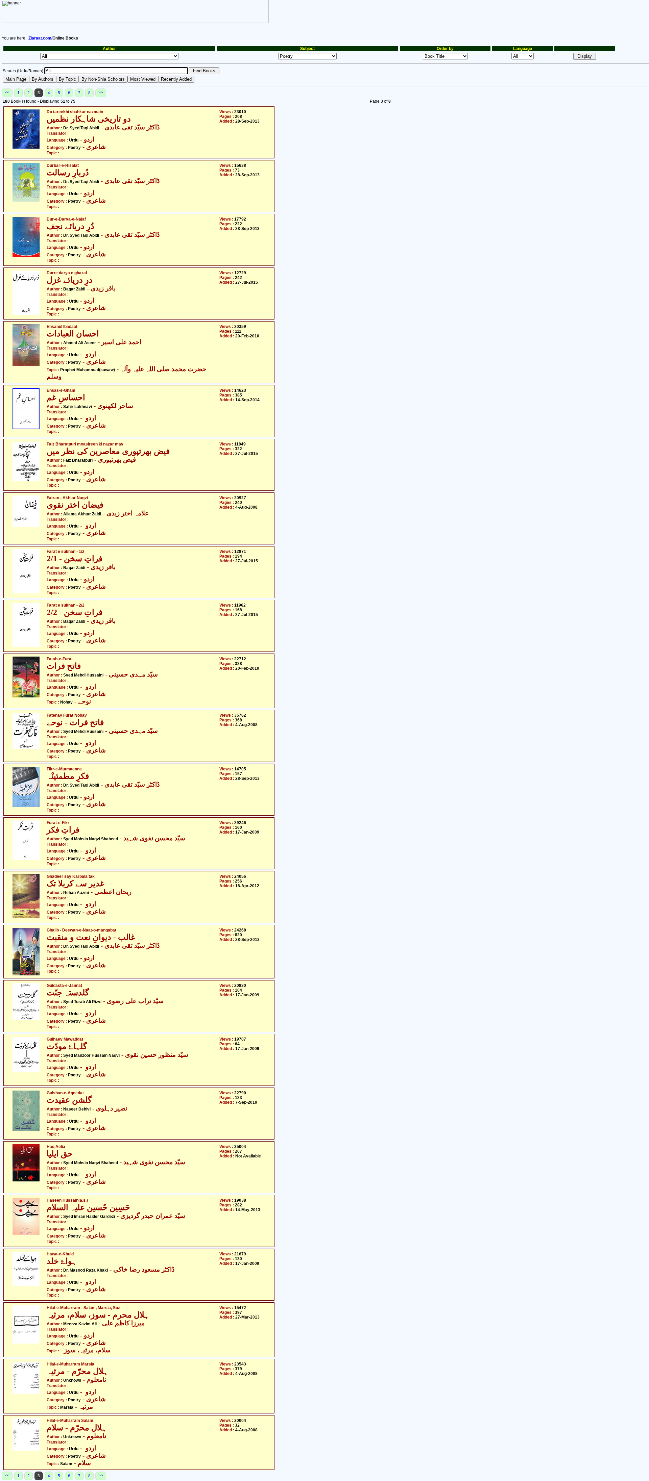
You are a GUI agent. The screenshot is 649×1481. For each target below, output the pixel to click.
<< (7, 92)
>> (100, 92)
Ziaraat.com (39, 38)
